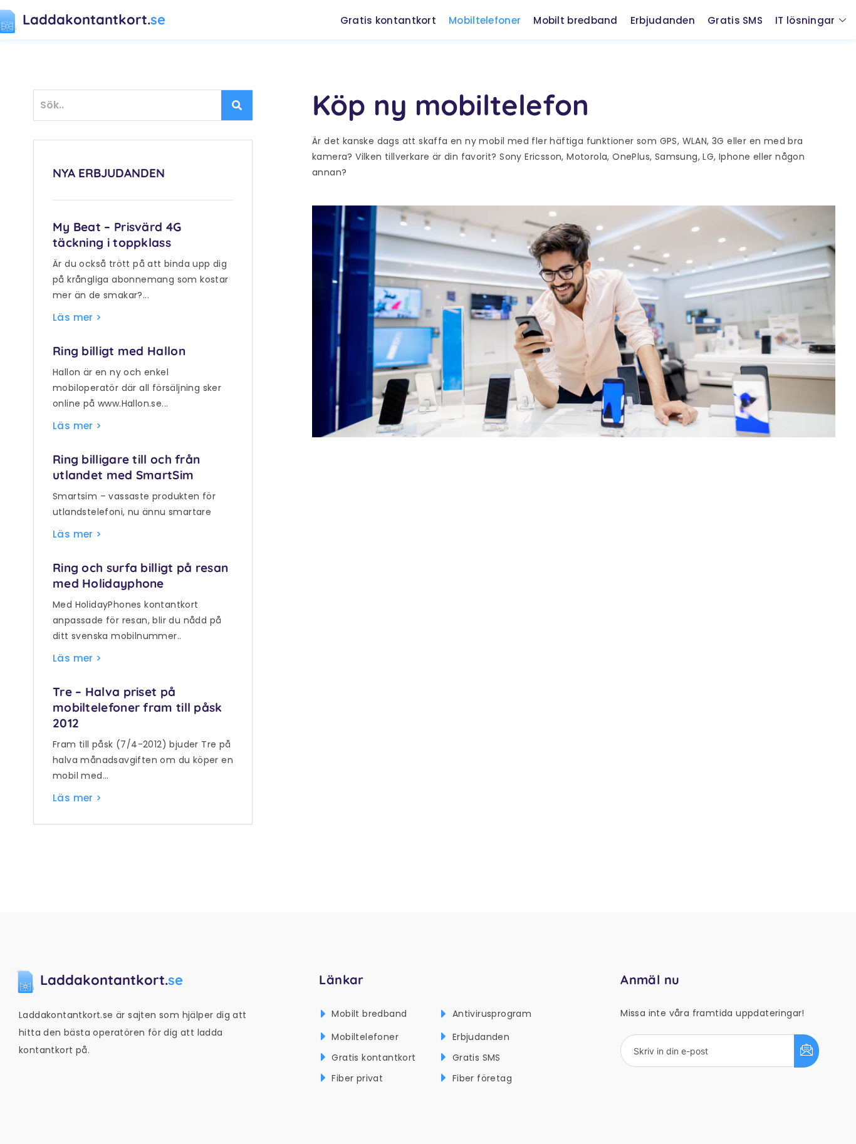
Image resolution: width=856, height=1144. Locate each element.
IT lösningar (805, 20)
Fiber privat (357, 1078)
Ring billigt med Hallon (119, 350)
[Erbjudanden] (444, 1036)
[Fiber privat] (323, 1077)
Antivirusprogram (491, 1013)
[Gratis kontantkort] (323, 1057)
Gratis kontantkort (388, 20)
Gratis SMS (735, 20)
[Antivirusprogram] (444, 1014)
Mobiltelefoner (485, 20)
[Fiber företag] (444, 1077)
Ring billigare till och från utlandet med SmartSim (126, 467)
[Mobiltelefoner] (323, 1036)
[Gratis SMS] (444, 1057)
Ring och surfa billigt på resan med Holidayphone (140, 575)
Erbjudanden (662, 20)
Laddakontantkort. (94, 19)
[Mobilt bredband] (323, 1014)
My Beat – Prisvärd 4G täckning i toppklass (117, 234)
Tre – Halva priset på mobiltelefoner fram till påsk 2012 (137, 707)
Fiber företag (482, 1078)
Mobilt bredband (575, 20)
